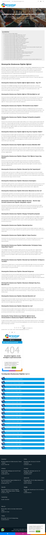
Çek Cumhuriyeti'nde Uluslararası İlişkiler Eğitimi (15, 409)
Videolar (41, 10)
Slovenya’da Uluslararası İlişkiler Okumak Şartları (13, 49)
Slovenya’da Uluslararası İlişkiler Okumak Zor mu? (13, 58)
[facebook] (38, 1)
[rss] (43, 1)
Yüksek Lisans (14, 10)
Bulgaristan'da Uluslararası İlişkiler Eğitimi (14, 394)
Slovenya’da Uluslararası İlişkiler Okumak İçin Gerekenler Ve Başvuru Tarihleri (18, 53)
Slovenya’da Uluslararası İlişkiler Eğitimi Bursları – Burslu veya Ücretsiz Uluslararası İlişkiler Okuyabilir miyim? (23, 47)
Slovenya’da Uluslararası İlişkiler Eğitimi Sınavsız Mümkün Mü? (15, 40)
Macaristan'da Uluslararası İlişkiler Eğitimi (14, 436)
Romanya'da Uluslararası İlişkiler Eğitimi (14, 402)
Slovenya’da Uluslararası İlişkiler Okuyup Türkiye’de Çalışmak (15, 48)
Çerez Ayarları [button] (31, 531)
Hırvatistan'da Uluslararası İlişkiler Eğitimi (14, 421)
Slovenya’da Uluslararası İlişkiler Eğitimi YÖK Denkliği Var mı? (15, 36)
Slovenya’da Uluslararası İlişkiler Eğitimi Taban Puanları (14, 50)
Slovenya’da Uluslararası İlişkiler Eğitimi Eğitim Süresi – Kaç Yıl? (15, 34)
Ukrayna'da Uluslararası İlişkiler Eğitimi (13, 390)
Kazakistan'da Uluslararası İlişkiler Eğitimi (14, 448)
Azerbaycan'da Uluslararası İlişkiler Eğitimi (14, 379)
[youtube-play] (41, 1)
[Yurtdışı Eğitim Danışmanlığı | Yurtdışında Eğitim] (8, 5)
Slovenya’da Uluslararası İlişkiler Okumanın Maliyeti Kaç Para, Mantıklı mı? (17, 55)
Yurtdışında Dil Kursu (27, 10)
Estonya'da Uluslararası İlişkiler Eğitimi (13, 444)
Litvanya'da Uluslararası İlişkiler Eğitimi (13, 440)
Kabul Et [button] (38, 531)
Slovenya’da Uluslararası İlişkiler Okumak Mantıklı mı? (14, 56)
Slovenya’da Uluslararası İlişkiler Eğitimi (10, 33)
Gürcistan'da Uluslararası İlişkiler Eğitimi (14, 406)
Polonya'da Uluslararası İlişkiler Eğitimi (13, 429)
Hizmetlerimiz (35, 10)
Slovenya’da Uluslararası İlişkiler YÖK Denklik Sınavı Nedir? (14, 37)
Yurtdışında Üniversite (6, 10)
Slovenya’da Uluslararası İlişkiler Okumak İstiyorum (13, 54)
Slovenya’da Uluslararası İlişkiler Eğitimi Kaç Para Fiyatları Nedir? (15, 39)
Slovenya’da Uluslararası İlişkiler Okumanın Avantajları (14, 44)
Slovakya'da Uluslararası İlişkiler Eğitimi (14, 425)
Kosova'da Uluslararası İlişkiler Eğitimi (13, 386)
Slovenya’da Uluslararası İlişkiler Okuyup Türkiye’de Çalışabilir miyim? (16, 38)
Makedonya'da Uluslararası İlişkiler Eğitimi (14, 432)
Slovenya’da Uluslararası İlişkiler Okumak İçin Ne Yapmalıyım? (15, 43)
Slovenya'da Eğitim (23, 21)
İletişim (3, 12)
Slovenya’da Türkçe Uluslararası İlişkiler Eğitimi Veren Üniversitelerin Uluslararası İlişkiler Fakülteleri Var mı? (23, 59)
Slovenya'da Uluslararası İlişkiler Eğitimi (14, 417)
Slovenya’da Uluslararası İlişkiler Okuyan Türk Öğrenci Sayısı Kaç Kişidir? (17, 42)
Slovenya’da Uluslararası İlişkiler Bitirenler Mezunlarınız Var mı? (16, 45)
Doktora (20, 10)
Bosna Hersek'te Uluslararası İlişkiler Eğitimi (15, 383)
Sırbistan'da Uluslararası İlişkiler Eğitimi (14, 413)
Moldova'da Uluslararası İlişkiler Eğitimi (14, 398)
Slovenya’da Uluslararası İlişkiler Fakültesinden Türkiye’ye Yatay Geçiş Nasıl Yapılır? (19, 51)
